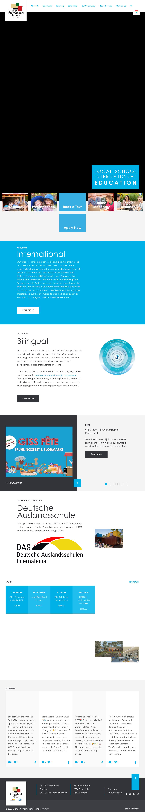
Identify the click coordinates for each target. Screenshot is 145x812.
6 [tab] (127, 484)
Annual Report (115, 793)
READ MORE (28, 310)
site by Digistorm (132, 809)
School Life (72, 6)
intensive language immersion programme (56, 375)
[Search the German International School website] (131, 6)
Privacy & (112, 789)
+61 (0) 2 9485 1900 (49, 785)
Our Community (88, 6)
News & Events (105, 6)
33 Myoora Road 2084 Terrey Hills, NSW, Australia (82, 789)
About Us (35, 6)
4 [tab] (118, 484)
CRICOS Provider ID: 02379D (53, 793)
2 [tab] (110, 484)
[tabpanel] (72, 106)
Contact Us (121, 6)
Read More (96, 454)
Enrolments (47, 6)
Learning (60, 6)
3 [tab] (114, 484)
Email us (43, 789)
